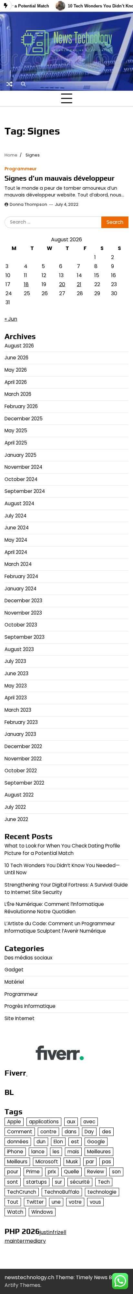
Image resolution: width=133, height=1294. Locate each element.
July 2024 (15, 515)
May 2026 (16, 369)
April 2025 (16, 442)
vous (95, 1202)
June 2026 (16, 357)
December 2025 (24, 418)
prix (52, 1171)
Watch (15, 1212)
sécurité (80, 1182)
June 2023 (16, 673)
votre (75, 1202)
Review (95, 1171)
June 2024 (17, 527)
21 (79, 284)
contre (48, 1131)
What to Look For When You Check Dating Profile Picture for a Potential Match (62, 849)
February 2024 (21, 576)
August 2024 (19, 503)
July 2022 (15, 807)
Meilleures (99, 1151)
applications (44, 1121)
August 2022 (19, 794)
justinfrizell (53, 1232)
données (17, 1141)
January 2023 (20, 734)
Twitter (35, 1202)
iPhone (15, 1151)
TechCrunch (21, 1192)
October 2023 (21, 624)
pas (106, 1161)
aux (71, 1121)
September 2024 (25, 491)
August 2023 (19, 649)
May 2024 (16, 540)
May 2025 (16, 430)
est (75, 1141)
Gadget (14, 969)
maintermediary (25, 1241)
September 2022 (24, 782)
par (90, 1161)
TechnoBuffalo (61, 1192)
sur (58, 1182)
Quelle (71, 1171)
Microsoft (47, 1161)
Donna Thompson (28, 204)
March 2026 (18, 394)
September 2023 (25, 637)
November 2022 (23, 758)
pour (12, 1171)
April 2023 (16, 697)
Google (96, 1141)
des (106, 1131)
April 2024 (16, 552)
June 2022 (16, 819)
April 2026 (16, 382)
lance (38, 1151)
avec (89, 1121)
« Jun (11, 319)
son (116, 1171)
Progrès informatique (30, 1006)
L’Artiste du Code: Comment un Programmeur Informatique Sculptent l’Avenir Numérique (60, 927)
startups (36, 1182)
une (56, 1202)
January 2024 (20, 588)
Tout (12, 1202)
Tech (104, 1182)
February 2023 (21, 722)
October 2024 (21, 479)
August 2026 (19, 345)
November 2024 (23, 467)
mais (73, 1151)
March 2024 (18, 564)
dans (71, 1131)
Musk (72, 1161)
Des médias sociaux (28, 957)
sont (12, 1182)
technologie (102, 1192)
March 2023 (18, 710)
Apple (14, 1121)
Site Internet (20, 1018)
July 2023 (15, 661)
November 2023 (23, 612)
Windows (42, 1212)
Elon (58, 1141)
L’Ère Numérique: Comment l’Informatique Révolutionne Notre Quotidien (54, 908)
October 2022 (21, 770)
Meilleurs (17, 1161)
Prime (33, 1171)
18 (26, 284)
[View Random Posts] (9, 84)
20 (62, 284)
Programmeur (21, 169)
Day (89, 1131)
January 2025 (20, 455)
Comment (19, 1131)
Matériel (14, 981)
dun (41, 1141)
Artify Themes (22, 1285)
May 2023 (16, 685)
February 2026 (21, 406)
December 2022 (23, 746)
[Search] (23, 84)
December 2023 (23, 600)
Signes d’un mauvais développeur (60, 178)
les (56, 1151)
